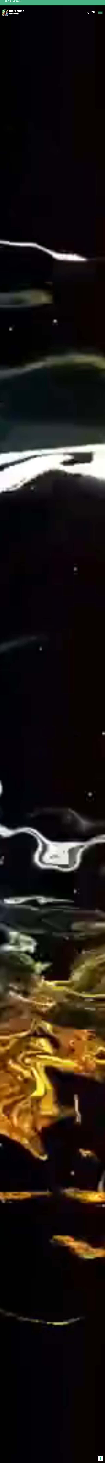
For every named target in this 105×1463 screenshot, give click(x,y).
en (93, 12)
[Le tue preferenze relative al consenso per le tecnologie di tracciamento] (100, 1458)
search (87, 12)
